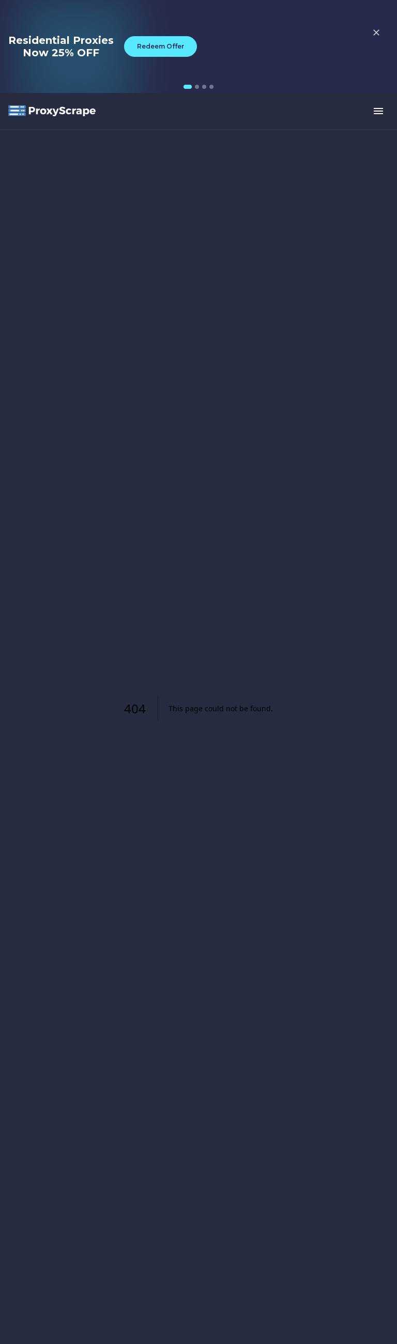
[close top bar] (376, 32)
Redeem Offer (160, 46)
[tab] (188, 87)
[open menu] (378, 111)
